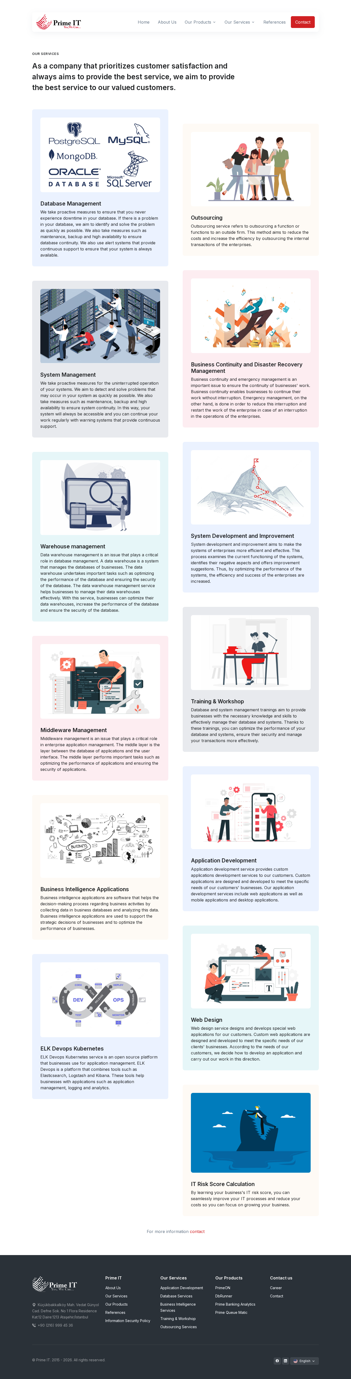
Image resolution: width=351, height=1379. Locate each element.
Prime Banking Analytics (235, 1304)
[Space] (54, 1284)
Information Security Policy (127, 1320)
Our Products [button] (198, 22)
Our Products (116, 1304)
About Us (113, 1288)
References (115, 1312)
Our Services (116, 1296)
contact (197, 1231)
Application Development (181, 1288)
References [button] (274, 22)
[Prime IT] (58, 22)
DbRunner (223, 1296)
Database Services (176, 1296)
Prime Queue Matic (231, 1312)
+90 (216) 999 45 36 (55, 1325)
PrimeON (222, 1288)
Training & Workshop (178, 1318)
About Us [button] (167, 22)
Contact (302, 22)
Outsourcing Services (178, 1327)
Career (276, 1288)
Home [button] (144, 22)
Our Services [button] (237, 22)
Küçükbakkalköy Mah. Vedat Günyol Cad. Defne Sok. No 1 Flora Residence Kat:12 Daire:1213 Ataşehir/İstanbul (65, 1311)
